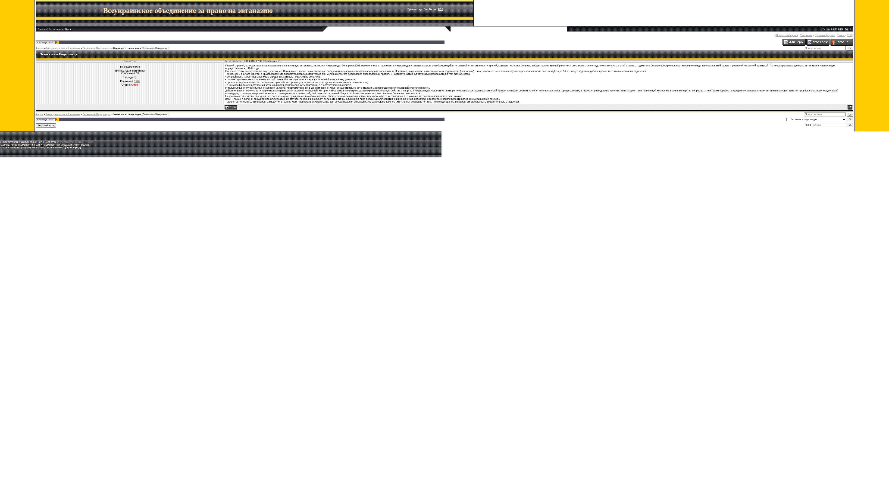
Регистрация (56, 29)
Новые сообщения (787, 35)
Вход (68, 29)
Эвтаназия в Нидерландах (97, 48)
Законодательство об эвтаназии (63, 48)
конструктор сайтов (71, 142)
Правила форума (825, 35)
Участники (806, 35)
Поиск (841, 35)
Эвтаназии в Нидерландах (127, 48)
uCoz (90, 142)
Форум (39, 48)
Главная (42, 29)
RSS (440, 9)
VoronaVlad (129, 61)
